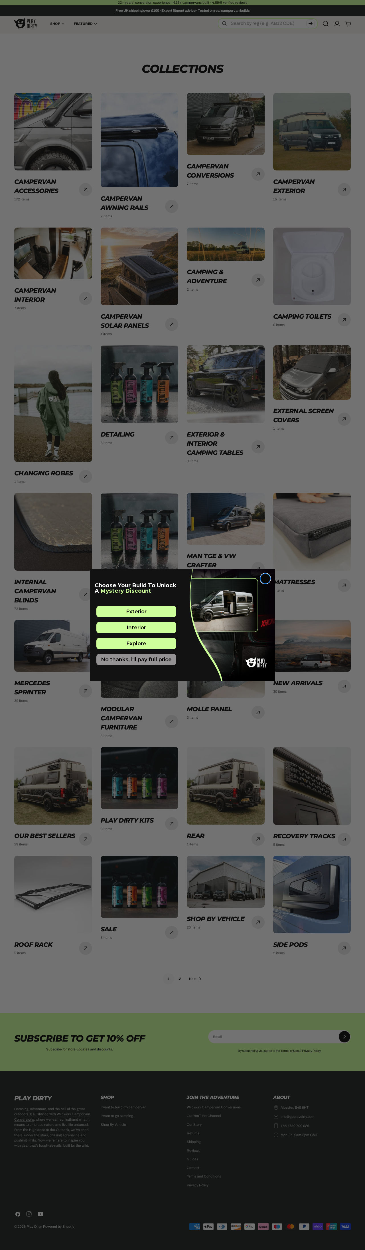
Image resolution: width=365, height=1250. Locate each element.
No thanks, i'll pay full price (136, 659)
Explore (136, 643)
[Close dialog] (265, 579)
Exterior (136, 611)
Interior (136, 627)
